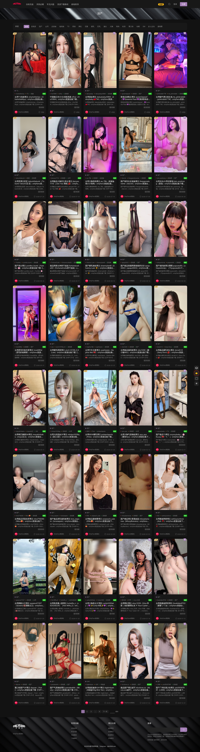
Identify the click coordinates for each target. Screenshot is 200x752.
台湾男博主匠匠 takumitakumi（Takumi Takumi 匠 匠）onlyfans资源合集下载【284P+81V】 (29, 182)
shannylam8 (101, 262)
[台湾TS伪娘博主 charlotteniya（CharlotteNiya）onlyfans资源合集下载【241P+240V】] (29, 60)
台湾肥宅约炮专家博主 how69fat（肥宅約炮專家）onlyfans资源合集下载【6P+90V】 (29, 351)
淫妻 (86, 26)
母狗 (117, 26)
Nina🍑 (28, 516)
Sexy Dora (168, 347)
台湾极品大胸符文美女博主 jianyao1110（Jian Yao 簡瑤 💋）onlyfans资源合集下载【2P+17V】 (65, 182)
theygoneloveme (133, 178)
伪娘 (32, 94)
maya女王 (30, 431)
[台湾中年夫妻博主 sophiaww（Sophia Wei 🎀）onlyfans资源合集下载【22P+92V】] (100, 313)
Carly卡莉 (101, 600)
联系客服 (150, 740)
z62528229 (72, 600)
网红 (80, 26)
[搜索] (169, 4)
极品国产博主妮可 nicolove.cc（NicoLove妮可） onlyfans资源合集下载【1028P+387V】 (135, 688)
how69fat (19, 347)
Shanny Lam (90, 262)
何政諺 (103, 684)
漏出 (105, 26)
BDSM (124, 600)
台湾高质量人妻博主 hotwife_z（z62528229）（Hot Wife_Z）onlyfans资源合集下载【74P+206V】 (65, 604)
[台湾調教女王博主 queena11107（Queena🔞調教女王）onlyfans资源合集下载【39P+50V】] (29, 566)
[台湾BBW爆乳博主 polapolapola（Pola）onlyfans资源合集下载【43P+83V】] (100, 398)
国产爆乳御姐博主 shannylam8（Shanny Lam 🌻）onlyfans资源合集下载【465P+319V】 (100, 267)
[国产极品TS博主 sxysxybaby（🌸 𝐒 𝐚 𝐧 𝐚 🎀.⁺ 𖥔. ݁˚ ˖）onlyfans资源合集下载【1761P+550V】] (170, 398)
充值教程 (74, 735)
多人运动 (151, 26)
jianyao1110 (55, 178)
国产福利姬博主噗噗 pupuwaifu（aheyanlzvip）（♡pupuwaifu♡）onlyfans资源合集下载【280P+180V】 (170, 267)
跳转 (117, 711)
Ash (158, 516)
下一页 (105, 711)
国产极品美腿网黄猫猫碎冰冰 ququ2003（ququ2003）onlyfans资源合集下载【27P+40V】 (135, 267)
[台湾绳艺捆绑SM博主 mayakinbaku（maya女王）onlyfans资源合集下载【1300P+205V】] (29, 398)
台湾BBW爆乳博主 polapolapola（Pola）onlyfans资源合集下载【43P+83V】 (100, 435)
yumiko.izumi (27, 262)
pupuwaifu (170, 262)
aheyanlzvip (161, 262)
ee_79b (88, 178)
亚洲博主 (111, 731)
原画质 (33, 26)
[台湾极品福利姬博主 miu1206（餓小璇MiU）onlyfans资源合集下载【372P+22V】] (135, 313)
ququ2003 (125, 262)
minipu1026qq (55, 431)
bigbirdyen (89, 684)
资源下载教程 (62, 4)
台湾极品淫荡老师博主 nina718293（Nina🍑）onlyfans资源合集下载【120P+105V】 (29, 520)
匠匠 (28, 178)
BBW (88, 431)
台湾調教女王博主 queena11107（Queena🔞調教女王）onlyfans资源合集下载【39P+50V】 (29, 604)
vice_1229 (136, 600)
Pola (93, 431)
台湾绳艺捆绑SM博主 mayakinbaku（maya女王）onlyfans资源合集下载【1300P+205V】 (29, 435)
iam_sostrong (161, 178)
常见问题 (50, 4)
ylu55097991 (167, 684)
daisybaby (89, 94)
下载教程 (74, 738)
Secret (124, 178)
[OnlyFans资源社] (17, 4)
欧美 (124, 26)
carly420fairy (90, 600)
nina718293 (19, 516)
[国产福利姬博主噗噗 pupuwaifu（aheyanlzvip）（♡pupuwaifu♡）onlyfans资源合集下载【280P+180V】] (170, 229)
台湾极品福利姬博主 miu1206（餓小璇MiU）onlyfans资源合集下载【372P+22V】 (135, 351)
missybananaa (126, 516)
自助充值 (29, 4)
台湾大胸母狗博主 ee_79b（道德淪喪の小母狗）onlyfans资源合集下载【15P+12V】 (100, 182)
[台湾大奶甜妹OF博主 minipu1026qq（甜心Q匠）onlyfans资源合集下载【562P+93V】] (64, 398)
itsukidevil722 (161, 600)
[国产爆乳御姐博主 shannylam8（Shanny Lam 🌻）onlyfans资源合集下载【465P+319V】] (100, 229)
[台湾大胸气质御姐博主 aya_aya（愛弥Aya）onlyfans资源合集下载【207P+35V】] (135, 398)
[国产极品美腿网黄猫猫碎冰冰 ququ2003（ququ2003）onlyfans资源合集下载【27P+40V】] (135, 229)
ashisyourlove (166, 516)
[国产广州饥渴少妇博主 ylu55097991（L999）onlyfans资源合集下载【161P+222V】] (170, 651)
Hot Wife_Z (54, 600)
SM (144, 26)
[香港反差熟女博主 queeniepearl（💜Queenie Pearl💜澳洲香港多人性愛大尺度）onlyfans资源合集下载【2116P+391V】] (135, 60)
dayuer (18, 684)
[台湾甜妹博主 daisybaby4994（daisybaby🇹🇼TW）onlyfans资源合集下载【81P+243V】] (100, 60)
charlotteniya (20, 94)
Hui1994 (54, 94)
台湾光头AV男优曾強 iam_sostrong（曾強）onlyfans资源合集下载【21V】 (170, 182)
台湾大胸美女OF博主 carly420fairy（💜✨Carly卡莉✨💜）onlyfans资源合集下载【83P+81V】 (100, 604)
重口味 (131, 26)
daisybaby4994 (100, 94)
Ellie (87, 516)
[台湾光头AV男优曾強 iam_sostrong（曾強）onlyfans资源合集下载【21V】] (170, 144)
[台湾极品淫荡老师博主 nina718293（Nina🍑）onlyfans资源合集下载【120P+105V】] (29, 482)
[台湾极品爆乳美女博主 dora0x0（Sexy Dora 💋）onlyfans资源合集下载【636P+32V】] (170, 313)
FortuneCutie (55, 262)
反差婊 (54, 26)
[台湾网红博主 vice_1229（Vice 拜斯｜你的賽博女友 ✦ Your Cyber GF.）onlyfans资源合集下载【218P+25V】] (135, 566)
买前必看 (40, 4)
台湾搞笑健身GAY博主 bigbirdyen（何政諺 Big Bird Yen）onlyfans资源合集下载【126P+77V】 (100, 688)
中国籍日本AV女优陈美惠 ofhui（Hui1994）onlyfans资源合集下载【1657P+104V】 (65, 98)
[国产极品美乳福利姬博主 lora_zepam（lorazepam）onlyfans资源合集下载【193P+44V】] (64, 482)
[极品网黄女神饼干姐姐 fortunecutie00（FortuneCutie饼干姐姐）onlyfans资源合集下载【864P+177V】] (64, 229)
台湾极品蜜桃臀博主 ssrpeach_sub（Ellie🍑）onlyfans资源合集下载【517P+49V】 (100, 520)
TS (68, 26)
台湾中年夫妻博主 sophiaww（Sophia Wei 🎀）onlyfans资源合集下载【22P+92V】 (100, 351)
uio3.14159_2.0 (61, 347)
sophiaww (99, 347)
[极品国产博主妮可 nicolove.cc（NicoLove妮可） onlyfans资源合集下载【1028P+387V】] (135, 651)
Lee (52, 347)
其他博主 (111, 738)
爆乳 (92, 26)
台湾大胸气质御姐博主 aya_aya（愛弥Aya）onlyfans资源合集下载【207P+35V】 (135, 435)
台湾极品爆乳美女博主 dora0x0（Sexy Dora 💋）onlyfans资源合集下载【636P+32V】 (170, 351)
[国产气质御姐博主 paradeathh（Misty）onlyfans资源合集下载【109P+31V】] (64, 651)
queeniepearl (126, 94)
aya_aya (124, 431)
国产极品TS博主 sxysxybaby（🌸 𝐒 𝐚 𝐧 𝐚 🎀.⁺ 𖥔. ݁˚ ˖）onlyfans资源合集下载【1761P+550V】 (170, 435)
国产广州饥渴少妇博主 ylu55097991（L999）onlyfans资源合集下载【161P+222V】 (170, 688)
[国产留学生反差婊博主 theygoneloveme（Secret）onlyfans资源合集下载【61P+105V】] (135, 144)
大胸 (111, 26)
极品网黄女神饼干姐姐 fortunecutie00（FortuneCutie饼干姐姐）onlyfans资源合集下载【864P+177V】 (65, 267)
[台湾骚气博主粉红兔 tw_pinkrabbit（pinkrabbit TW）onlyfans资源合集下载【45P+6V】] (170, 60)
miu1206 (124, 347)
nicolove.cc (125, 684)
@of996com (111, 746)
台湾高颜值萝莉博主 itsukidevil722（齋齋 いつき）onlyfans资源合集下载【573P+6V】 (170, 604)
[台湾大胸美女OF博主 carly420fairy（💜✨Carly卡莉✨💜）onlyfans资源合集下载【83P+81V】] (100, 566)
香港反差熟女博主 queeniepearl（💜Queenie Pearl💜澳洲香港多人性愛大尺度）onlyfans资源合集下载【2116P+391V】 (135, 98)
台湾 (46, 26)
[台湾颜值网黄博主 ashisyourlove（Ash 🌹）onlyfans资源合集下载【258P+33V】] (170, 482)
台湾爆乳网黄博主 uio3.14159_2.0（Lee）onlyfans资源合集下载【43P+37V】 (65, 351)
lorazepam (64, 516)
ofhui (60, 94)
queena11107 (20, 600)
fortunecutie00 (67, 262)
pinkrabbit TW (161, 94)
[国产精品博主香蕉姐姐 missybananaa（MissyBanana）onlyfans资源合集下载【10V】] (135, 482)
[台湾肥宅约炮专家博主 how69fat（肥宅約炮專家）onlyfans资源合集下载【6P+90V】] (29, 313)
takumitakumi (20, 178)
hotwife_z (64, 600)
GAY (88, 681)
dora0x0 (160, 347)
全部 (26, 26)
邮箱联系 (75, 4)
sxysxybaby (161, 431)
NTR (129, 600)
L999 (158, 684)
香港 (74, 26)
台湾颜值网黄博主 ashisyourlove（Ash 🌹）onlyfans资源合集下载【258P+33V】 (170, 520)
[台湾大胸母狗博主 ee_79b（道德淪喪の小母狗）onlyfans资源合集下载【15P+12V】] (100, 144)
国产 (40, 26)
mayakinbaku (20, 431)
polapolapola (101, 431)
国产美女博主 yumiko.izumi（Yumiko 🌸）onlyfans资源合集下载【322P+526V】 (29, 267)
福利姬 (61, 26)
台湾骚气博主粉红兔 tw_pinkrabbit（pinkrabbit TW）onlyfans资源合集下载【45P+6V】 (170, 98)
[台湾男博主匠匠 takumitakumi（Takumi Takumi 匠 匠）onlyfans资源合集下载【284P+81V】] (29, 144)
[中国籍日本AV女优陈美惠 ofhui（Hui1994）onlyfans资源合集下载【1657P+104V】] (64, 60)
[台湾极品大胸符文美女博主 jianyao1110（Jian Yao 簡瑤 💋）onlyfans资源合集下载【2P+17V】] (64, 144)
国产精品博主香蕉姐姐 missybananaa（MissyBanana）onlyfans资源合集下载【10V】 (135, 520)
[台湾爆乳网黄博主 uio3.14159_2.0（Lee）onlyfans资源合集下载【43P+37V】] (64, 313)
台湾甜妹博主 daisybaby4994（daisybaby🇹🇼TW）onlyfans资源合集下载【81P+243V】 (100, 98)
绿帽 (138, 26)
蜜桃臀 (160, 26)
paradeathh (55, 684)
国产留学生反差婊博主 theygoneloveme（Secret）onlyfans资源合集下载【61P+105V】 (135, 182)
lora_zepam (55, 516)
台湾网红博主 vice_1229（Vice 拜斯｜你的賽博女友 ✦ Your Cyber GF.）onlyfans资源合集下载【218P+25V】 (135, 604)
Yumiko (18, 262)
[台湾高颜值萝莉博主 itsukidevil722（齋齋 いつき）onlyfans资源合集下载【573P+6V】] (170, 566)
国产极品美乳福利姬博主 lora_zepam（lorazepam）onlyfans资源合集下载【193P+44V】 (65, 520)
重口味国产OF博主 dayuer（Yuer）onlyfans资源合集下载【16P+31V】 (29, 688)
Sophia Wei (90, 347)
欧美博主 (111, 735)
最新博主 (111, 728)
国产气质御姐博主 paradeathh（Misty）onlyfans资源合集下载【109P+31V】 (65, 688)
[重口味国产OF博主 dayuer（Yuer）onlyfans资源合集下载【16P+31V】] (29, 651)
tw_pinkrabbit (172, 94)
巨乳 (99, 26)
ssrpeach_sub (95, 516)
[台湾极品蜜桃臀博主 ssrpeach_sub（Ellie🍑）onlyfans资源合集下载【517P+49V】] (100, 482)
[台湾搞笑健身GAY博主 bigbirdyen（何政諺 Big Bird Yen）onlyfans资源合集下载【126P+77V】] (100, 651)
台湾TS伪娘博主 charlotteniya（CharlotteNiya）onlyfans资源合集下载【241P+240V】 (29, 98)
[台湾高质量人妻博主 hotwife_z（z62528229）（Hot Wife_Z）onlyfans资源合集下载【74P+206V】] (64, 566)
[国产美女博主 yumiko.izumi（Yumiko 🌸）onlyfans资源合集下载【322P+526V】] (29, 229)
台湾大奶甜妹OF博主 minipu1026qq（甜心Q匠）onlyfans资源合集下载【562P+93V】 (65, 435)
